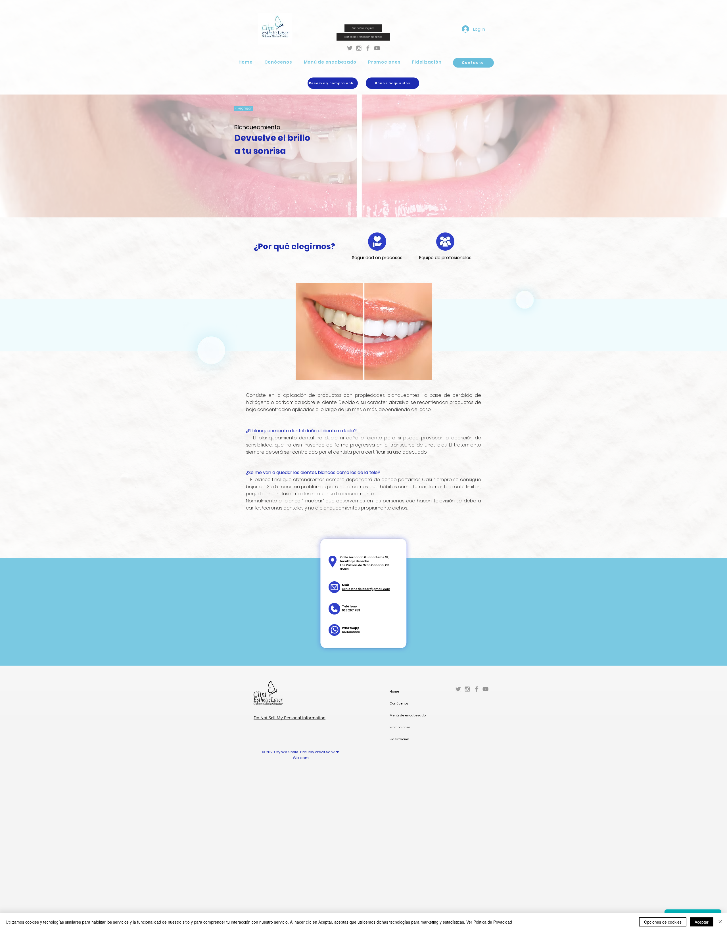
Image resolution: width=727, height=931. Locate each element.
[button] (278, 62)
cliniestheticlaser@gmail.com (366, 589)
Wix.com (301, 757)
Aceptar (702, 922)
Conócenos (399, 703)
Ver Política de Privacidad (489, 922)
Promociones (400, 727)
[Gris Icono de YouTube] (377, 48)
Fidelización (399, 739)
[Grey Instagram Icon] (358, 48)
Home (394, 691)
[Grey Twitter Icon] (349, 48)
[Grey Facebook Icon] (367, 48)
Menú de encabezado (408, 715)
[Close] (720, 921)
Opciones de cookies (663, 922)
